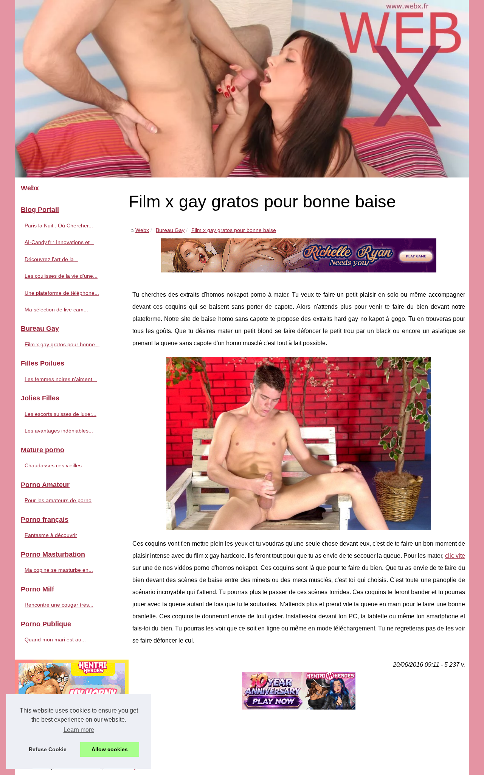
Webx (142, 230)
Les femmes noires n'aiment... (61, 379)
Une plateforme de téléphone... (62, 293)
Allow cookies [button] (110, 749)
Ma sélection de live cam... (56, 310)
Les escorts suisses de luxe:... (60, 414)
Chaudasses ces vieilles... (55, 465)
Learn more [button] (79, 730)
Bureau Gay (170, 230)
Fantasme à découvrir (51, 535)
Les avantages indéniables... (59, 431)
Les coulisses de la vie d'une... (61, 276)
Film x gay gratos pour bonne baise (233, 230)
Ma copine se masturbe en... (59, 570)
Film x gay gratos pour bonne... (62, 344)
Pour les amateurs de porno (58, 500)
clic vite (455, 555)
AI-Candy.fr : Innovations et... (59, 242)
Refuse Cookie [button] (48, 749)
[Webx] (242, 88)
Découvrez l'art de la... (51, 259)
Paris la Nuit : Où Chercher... (59, 226)
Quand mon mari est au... (55, 639)
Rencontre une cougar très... (59, 605)
